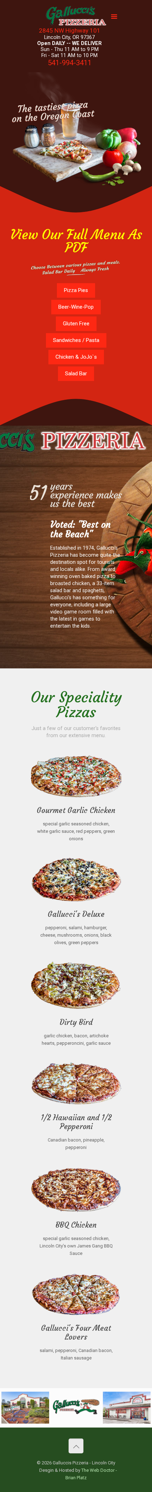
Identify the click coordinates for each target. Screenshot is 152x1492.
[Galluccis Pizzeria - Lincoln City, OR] (76, 18)
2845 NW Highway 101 (69, 30)
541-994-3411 (70, 62)
